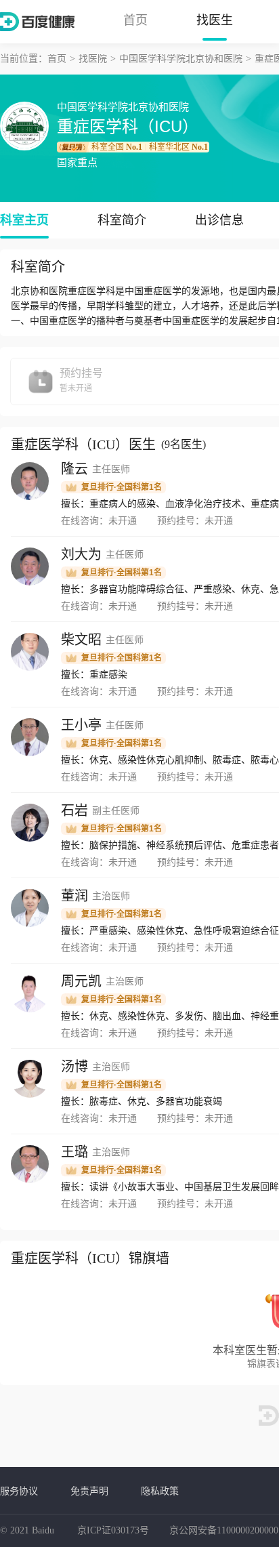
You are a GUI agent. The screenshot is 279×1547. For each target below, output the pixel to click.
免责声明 (89, 1490)
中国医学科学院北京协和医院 (180, 59)
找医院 (93, 59)
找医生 (214, 20)
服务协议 (19, 1490)
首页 (135, 20)
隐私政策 (160, 1490)
